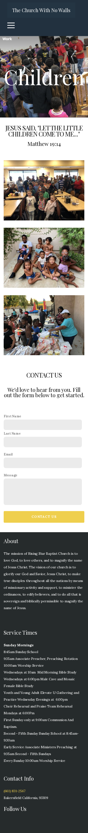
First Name (12, 416)
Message (10, 475)
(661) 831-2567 (14, 791)
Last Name (12, 433)
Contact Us (44, 517)
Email (8, 454)
